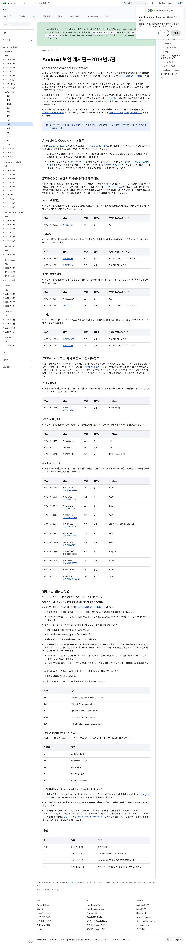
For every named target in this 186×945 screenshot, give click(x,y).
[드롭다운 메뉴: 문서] (28, 3)
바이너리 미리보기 (44, 917)
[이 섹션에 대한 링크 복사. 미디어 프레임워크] (63, 274)
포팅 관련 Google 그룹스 (96, 929)
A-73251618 (67, 225)
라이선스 (72, 940)
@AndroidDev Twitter (95, 909)
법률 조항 (62, 940)
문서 (23, 3)
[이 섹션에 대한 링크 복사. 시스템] (51, 314)
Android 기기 (74, 16)
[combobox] (135, 3)
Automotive (93, 16)
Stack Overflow (142, 925)
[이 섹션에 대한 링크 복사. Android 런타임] (61, 200)
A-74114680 (68, 305)
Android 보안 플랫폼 (100, 146)
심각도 (118, 187)
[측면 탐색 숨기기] (30, 940)
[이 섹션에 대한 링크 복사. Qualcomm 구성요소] (67, 463)
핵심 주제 (46, 16)
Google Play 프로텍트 (58, 146)
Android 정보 (42, 940)
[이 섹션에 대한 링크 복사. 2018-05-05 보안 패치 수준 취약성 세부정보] (101, 358)
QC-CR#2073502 (70, 508)
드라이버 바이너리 (44, 925)
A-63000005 (68, 339)
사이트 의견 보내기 (101, 940)
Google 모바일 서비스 (113, 165)
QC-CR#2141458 (70, 517)
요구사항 (40, 909)
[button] (15, 40)
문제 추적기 (140, 929)
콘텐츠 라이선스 (74, 883)
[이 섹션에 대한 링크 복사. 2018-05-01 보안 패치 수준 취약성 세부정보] (101, 178)
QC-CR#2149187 (70, 499)
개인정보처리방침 (84, 940)
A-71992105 (68, 258)
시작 (176, 33)
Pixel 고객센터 (141, 909)
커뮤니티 (53, 940)
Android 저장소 (43, 905)
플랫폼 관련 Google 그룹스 (97, 921)
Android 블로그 (93, 913)
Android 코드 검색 (42, 3)
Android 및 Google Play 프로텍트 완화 (125, 112)
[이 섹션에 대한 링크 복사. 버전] (50, 830)
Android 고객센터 (143, 905)
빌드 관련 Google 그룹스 (96, 925)
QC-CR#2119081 (70, 536)
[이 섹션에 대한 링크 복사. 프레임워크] (56, 234)
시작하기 (22, 16)
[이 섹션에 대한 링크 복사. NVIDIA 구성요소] (63, 419)
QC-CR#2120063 (70, 527)
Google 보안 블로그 (94, 917)
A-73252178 (68, 265)
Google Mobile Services (145, 921)
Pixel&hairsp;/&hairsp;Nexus (89, 816)
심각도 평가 (112, 98)
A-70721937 (68, 346)
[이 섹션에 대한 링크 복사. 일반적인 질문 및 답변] (72, 591)
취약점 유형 (110, 187)
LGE (70, 816)
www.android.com (143, 917)
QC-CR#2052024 (70, 545)
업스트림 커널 (68, 410)
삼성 (65, 816)
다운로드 (40, 913)
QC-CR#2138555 (70, 490)
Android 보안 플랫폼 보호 (53, 112)
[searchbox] (17, 24)
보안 (34, 16)
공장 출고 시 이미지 (44, 921)
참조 (107, 16)
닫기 (164, 33)
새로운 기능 (7, 16)
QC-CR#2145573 (70, 563)
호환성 (59, 16)
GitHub (40, 929)
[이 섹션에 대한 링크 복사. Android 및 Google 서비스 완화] (87, 140)
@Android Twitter (94, 905)
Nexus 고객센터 (142, 913)
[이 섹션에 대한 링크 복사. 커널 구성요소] (59, 383)
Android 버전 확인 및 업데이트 (132, 76)
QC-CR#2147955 (70, 579)
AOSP (44, 50)
